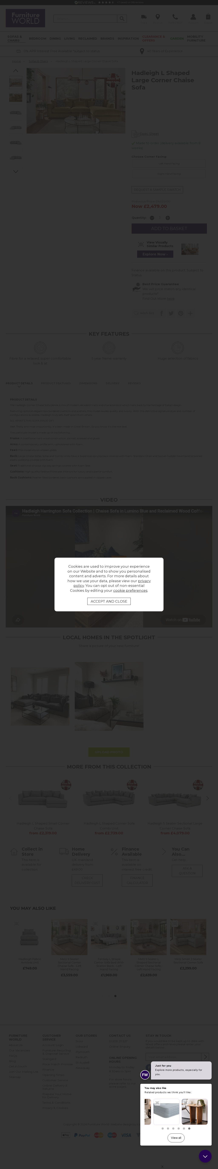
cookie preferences (130, 590)
